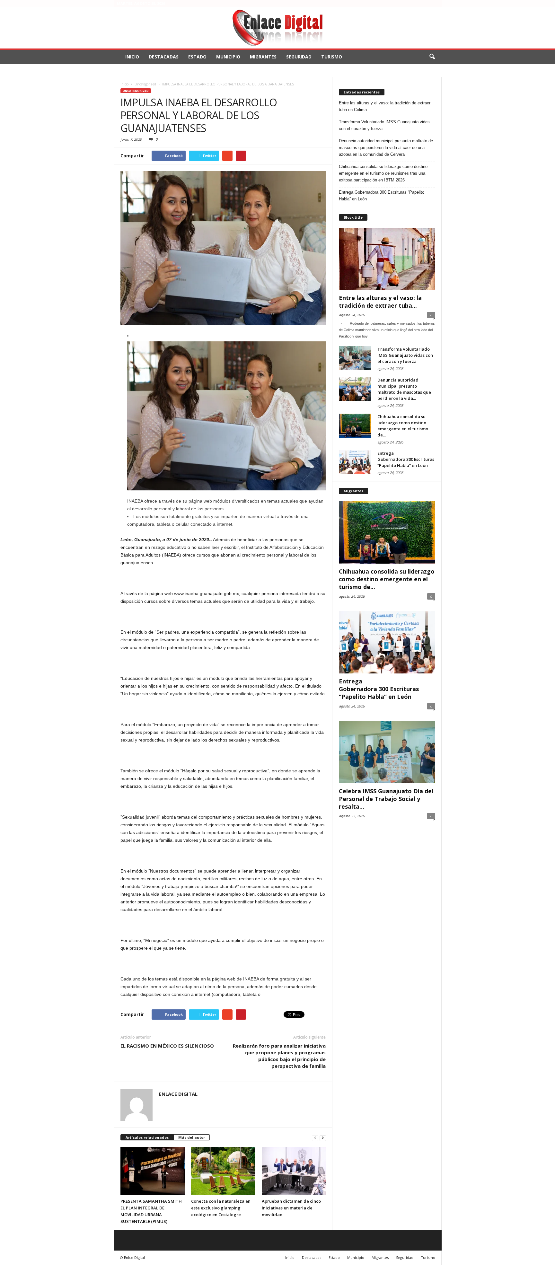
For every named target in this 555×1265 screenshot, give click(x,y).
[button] (432, 57)
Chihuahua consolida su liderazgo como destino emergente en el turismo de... (402, 426)
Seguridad (299, 57)
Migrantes (263, 57)
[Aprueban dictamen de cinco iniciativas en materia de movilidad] (294, 1171)
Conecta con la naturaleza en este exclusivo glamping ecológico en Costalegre (221, 1207)
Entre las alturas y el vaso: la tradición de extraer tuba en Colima (384, 106)
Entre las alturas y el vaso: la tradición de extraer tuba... (380, 301)
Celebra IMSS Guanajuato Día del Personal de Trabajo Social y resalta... (386, 798)
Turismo (331, 57)
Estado (197, 57)
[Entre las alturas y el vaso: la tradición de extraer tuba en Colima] (387, 259)
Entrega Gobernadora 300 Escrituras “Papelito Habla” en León (381, 195)
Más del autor (191, 1137)
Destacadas (164, 57)
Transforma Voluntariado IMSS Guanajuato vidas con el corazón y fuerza (384, 125)
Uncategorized (136, 91)
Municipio (228, 57)
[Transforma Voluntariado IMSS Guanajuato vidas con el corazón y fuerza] (355, 358)
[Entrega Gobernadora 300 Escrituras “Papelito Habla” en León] (355, 462)
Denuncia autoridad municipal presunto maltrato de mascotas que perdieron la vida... (404, 389)
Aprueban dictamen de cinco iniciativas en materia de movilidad (291, 1207)
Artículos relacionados (147, 1137)
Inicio (132, 57)
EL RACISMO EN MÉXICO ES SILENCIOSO (167, 1045)
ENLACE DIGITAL (178, 1094)
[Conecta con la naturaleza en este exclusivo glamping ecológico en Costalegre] (223, 1171)
